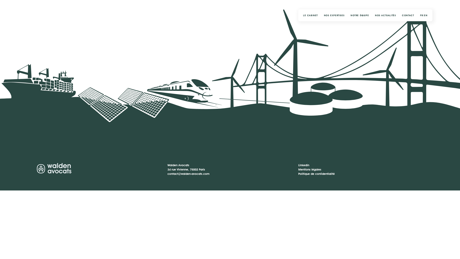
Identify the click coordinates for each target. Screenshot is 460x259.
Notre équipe (360, 15)
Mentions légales (309, 169)
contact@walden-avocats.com (188, 174)
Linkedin (303, 165)
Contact (408, 15)
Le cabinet (310, 15)
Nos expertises (334, 15)
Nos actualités (385, 15)
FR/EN (423, 15)
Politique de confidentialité (316, 174)
